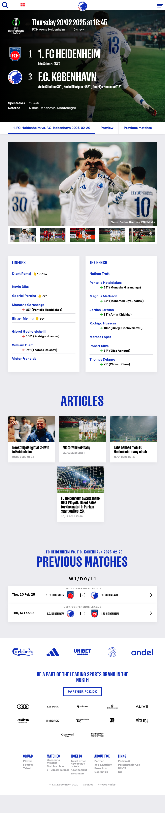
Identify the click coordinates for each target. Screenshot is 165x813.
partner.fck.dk (82, 691)
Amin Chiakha (47, 87)
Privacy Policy (107, 784)
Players (27, 761)
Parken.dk (124, 761)
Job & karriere (103, 765)
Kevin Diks (70, 87)
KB (120, 772)
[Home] (82, 6)
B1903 (122, 768)
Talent (27, 768)
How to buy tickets (78, 765)
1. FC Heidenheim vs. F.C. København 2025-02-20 (51, 128)
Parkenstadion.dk (129, 765)
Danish (24, 5)
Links (122, 756)
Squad (28, 756)
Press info (100, 768)
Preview (107, 128)
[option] (82, 184)
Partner (99, 761)
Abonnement (79, 770)
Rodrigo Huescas (104, 87)
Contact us (101, 772)
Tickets (76, 756)
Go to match (82, 588)
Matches (53, 756)
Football (28, 765)
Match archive (55, 766)
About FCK (102, 756)
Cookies (88, 784)
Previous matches (138, 128)
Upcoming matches (53, 761)
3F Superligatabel (58, 770)
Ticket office (78, 761)
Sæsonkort (77, 773)
